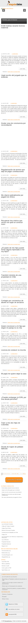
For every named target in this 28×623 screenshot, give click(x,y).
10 (12, 473)
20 (15, 473)
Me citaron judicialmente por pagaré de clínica (12, 196)
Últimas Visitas (5, 598)
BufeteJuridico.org (6, 552)
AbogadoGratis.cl (8, 621)
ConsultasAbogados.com (7, 554)
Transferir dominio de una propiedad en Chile (11, 276)
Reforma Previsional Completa (8, 530)
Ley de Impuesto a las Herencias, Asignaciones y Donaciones (12, 537)
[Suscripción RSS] (7, 614)
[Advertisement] (13, 41)
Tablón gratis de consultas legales (14, 71)
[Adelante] (24, 10)
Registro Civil (4, 546)
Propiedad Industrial (6, 541)
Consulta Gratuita (14, 479)
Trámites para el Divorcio (9, 20)
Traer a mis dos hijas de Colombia (10, 424)
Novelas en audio (5, 565)
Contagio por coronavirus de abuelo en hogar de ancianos (12, 301)
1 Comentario (15, 53)
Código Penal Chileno (6, 528)
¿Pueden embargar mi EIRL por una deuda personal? (13, 398)
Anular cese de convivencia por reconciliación (13, 124)
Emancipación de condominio (15, 586)
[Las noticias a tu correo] (7, 609)
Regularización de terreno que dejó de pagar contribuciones (13, 170)
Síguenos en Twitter (13, 604)
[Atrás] (3, 10)
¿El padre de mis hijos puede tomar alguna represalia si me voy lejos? (12, 249)
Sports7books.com (6, 570)
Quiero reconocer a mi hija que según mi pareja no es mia (13, 327)
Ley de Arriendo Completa (7, 524)
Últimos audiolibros (6, 563)
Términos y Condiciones (7, 594)
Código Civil (4, 534)
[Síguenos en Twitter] (7, 604)
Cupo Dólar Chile (5, 561)
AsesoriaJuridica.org (6, 550)
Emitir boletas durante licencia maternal (13, 27)
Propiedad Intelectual (6, 543)
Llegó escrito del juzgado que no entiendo (14, 76)
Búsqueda (4, 596)
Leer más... (23, 68)
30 (17, 473)
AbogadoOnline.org (6, 557)
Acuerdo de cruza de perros (11, 576)
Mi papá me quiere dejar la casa (13, 374)
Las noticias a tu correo (14, 609)
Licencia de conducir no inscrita (13, 350)
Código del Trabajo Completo (8, 526)
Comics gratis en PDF (6, 567)
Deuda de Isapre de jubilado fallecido (12, 448)
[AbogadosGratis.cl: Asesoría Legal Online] (14, 5)
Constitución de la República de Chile (10, 532)
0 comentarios (14, 151)
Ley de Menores (5, 539)
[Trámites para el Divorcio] (7, 8)
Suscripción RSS (13, 614)
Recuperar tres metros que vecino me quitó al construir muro (12, 222)
